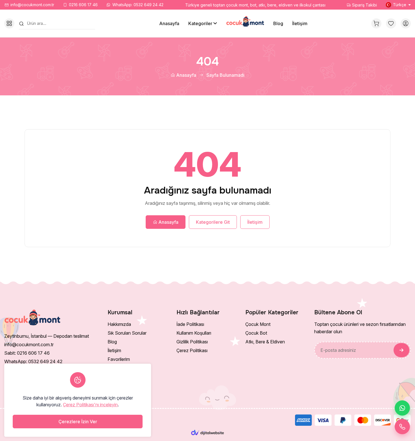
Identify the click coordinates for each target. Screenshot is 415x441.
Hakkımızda (119, 324)
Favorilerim (119, 359)
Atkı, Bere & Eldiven (265, 342)
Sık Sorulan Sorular (127, 333)
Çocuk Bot (256, 333)
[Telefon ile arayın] (402, 426)
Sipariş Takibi (364, 5)
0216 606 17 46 (83, 4)
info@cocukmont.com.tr (32, 4)
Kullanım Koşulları (193, 333)
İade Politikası (190, 324)
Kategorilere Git (213, 222)
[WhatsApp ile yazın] (402, 408)
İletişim (299, 23)
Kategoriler (200, 23)
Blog (278, 23)
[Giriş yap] (406, 23)
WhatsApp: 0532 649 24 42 (137, 4)
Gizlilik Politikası (192, 342)
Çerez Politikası (191, 350)
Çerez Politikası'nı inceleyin (90, 404)
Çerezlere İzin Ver (77, 421)
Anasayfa (169, 23)
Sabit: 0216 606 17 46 (27, 353)
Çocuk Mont (257, 324)
